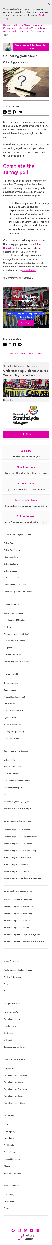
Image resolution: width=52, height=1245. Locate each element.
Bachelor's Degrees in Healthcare (18, 899)
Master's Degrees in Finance (16, 864)
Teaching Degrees (11, 773)
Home (6, 24)
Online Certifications (12, 550)
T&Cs (6, 1124)
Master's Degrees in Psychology (17, 830)
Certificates (8, 1033)
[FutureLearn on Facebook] (13, 1230)
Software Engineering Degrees (17, 801)
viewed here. (29, 270)
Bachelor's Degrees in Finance (16, 927)
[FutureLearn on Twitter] (25, 1230)
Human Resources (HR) (13, 710)
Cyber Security (10, 717)
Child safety (9, 1194)
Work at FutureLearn (12, 977)
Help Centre (9, 1201)
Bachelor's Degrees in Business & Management (24, 941)
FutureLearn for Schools (14, 1096)
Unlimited (8, 1040)
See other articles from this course (26, 353)
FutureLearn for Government (16, 1089)
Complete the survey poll (18, 168)
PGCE (6, 794)
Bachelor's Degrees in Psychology (18, 906)
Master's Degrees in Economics (17, 871)
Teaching (7, 627)
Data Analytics (10, 690)
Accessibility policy (12, 1159)
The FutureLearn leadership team (18, 970)
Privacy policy (9, 1131)
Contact (7, 1208)
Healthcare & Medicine (22, 24)
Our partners (9, 1068)
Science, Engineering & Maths (16, 661)
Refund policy (9, 1138)
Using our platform (12, 1012)
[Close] (49, 4)
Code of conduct (11, 1152)
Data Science (9, 704)
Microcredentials (11, 557)
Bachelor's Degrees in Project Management (22, 934)
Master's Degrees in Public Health (18, 857)
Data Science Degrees (13, 787)
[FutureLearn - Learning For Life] (26, 1236)
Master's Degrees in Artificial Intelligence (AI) (23, 878)
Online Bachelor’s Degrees (15, 584)
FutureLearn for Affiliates (14, 1103)
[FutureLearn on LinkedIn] (38, 1230)
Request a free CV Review (15, 1047)
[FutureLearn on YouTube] (32, 1230)
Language (8, 647)
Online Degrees (10, 571)
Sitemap (7, 1166)
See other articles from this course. (31, 47)
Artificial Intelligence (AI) (14, 697)
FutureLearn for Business (14, 1082)
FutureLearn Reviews (12, 1019)
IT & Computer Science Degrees (17, 780)
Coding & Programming (14, 731)
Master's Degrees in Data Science (18, 843)
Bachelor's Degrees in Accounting (18, 913)
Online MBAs (9, 760)
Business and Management (15, 613)
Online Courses (10, 543)
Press (6, 984)
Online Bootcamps (11, 564)
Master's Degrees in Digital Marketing (20, 850)
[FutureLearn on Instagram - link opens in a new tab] (19, 1230)
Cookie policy (9, 1145)
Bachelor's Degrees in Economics (18, 920)
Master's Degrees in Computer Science (20, 836)
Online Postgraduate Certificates (18, 591)
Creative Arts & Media (13, 654)
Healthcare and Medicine (14, 620)
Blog (5, 991)
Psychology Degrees (12, 767)
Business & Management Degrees (18, 808)
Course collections (12, 738)
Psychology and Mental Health (17, 634)
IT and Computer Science (14, 641)
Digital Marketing (11, 683)
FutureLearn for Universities (16, 1075)
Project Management (12, 724)
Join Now (26, 434)
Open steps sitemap (12, 1173)
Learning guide (10, 1026)
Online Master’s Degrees (14, 578)
